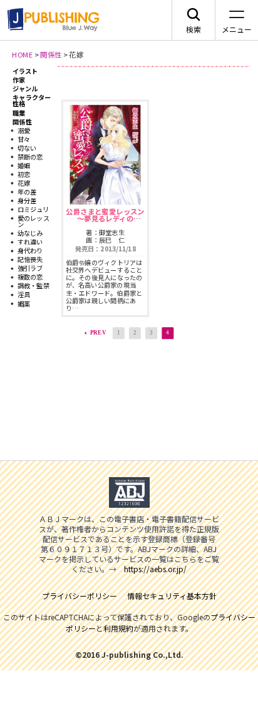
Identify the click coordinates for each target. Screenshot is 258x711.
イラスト (25, 71)
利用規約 (118, 628)
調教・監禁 (33, 286)
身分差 (27, 200)
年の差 (27, 191)
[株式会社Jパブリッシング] (51, 20)
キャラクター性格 (32, 100)
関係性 (50, 54)
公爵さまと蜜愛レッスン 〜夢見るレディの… (105, 214)
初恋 (24, 174)
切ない (27, 148)
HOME (22, 54)
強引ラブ (30, 268)
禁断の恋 (30, 156)
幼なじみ (30, 233)
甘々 (24, 139)
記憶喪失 (30, 260)
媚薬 (24, 303)
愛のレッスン (33, 221)
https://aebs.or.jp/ (155, 568)
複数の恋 (30, 277)
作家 (19, 79)
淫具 (24, 295)
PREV (98, 333)
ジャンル (25, 88)
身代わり (30, 251)
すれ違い (30, 242)
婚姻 (24, 165)
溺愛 (24, 130)
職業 (19, 113)
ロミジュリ (33, 209)
